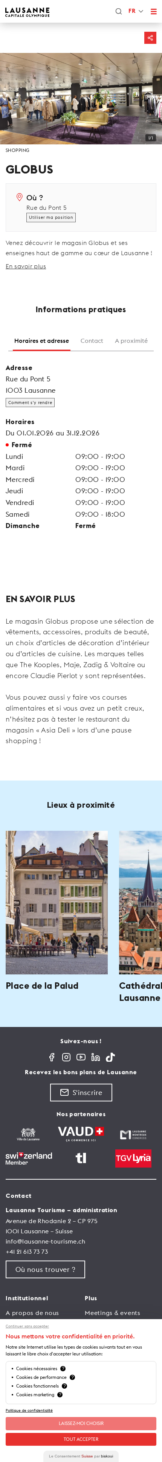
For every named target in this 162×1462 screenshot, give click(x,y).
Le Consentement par (81, 1456)
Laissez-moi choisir (81, 1423)
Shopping (18, 150)
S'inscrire (87, 1092)
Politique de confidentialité (29, 1410)
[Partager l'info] (150, 38)
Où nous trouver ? (45, 1269)
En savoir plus (26, 266)
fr (131, 11)
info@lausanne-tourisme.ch (45, 1241)
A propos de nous (32, 1312)
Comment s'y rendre (30, 402)
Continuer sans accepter (27, 1326)
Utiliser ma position (51, 217)
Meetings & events (113, 1312)
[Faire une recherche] (118, 11)
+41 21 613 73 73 (27, 1251)
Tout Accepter (81, 1439)
